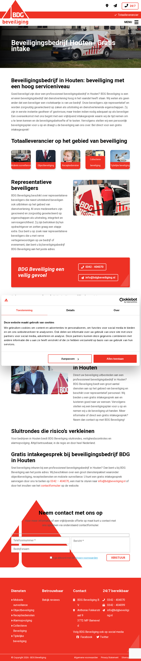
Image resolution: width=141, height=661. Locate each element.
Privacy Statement (109, 657)
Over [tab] (117, 310)
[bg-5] (120, 157)
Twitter (104, 637)
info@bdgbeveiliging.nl (100, 277)
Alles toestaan (115, 358)
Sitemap (126, 657)
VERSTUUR (118, 558)
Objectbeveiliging (23, 610)
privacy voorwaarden (86, 557)
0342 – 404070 (59, 481)
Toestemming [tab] (24, 310)
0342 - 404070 (94, 266)
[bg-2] (21, 157)
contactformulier (51, 485)
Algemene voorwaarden (86, 657)
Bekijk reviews (51, 599)
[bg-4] (70, 157)
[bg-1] (95, 157)
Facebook (86, 637)
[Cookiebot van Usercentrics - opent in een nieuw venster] (122, 300)
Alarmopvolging (22, 620)
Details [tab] (70, 310)
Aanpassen (68, 358)
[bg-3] (46, 157)
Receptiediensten (24, 615)
